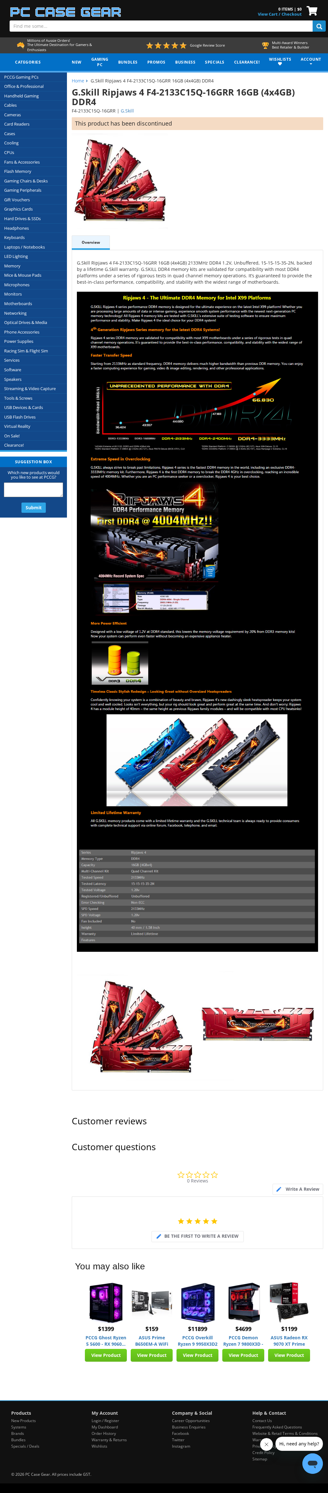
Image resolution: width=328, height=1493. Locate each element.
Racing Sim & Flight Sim (26, 351)
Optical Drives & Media (25, 322)
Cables (10, 105)
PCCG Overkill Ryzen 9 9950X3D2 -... (197, 1341)
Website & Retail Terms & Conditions (285, 1433)
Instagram (181, 1446)
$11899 (197, 1329)
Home (78, 81)
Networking (15, 313)
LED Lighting (16, 256)
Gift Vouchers (17, 200)
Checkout (292, 14)
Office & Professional (24, 86)
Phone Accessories (21, 332)
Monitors (13, 294)
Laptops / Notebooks (24, 247)
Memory (12, 266)
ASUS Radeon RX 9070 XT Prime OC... (289, 1341)
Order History (104, 1433)
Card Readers (16, 124)
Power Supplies (18, 341)
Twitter (178, 1440)
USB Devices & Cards (23, 407)
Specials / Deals (25, 1446)
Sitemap (259, 1459)
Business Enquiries (189, 1427)
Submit (34, 507)
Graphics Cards (18, 209)
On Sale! (12, 436)
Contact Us (262, 1420)
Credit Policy (263, 1452)
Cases (9, 133)
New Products (23, 1420)
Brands (17, 1433)
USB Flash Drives (20, 417)
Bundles (18, 1440)
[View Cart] (310, 10)
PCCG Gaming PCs (21, 77)
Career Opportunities (191, 1420)
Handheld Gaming (21, 96)
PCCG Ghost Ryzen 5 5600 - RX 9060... (106, 1341)
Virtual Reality (17, 426)
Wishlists (99, 1446)
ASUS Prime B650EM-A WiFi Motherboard (151, 1341)
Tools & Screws (18, 398)
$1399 (106, 1329)
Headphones (16, 228)
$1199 (289, 1329)
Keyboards (14, 237)
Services (12, 360)
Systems (18, 1427)
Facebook (180, 1433)
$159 (151, 1329)
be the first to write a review (201, 1236)
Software (12, 370)
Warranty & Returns (109, 1440)
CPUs (9, 152)
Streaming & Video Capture (30, 388)
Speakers (12, 379)
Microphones (16, 285)
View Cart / (269, 14)
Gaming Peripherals (22, 190)
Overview (91, 242)
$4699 (243, 1329)
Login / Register (105, 1420)
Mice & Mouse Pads (22, 275)
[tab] (298, 1189)
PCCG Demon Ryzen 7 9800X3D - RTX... (243, 1341)
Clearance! (14, 445)
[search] (319, 26)
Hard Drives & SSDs (22, 218)
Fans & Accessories (22, 162)
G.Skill (127, 111)
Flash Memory (17, 171)
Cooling (11, 143)
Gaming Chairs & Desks (26, 181)
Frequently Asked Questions (277, 1427)
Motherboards (18, 303)
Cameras (12, 115)
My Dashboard (105, 1427)
